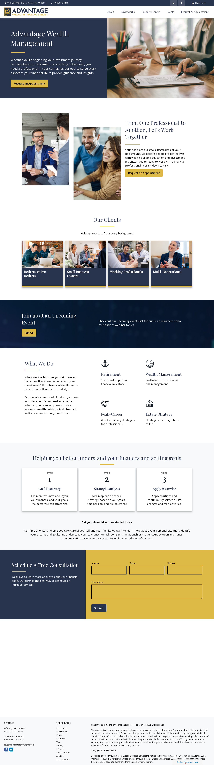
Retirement (61, 728)
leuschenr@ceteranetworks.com (19, 744)
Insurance (61, 738)
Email (132, 563)
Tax (58, 742)
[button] (110, 12)
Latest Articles (63, 752)
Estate (59, 735)
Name (95, 563)
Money (59, 745)
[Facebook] (181, 3)
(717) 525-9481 (61, 3)
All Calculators (63, 759)
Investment (61, 731)
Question (97, 582)
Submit (99, 608)
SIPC (108, 758)
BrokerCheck (158, 724)
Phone (171, 563)
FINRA (103, 758)
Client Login (200, 3)
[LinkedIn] (173, 3)
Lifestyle (60, 749)
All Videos (60, 756)
